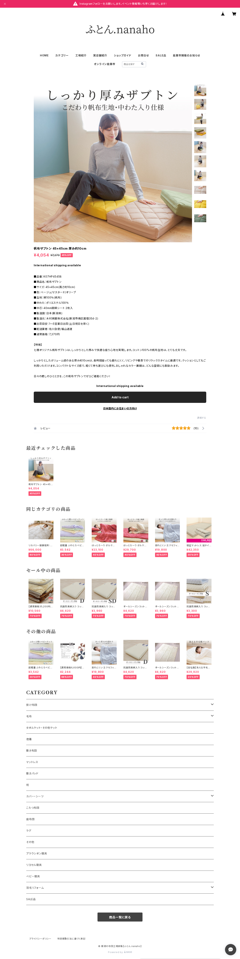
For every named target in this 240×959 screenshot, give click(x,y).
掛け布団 (31, 704)
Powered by (116, 952)
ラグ (28, 830)
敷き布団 (31, 750)
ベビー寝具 (33, 876)
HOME (44, 55)
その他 (30, 842)
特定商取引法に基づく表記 (71, 938)
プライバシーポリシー (40, 938)
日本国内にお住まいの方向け (120, 408)
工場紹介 (80, 55)
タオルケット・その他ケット (41, 727)
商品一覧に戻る (120, 917)
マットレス (32, 762)
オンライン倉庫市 (104, 64)
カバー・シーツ (35, 796)
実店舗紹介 (100, 55)
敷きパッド (32, 773)
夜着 (29, 739)
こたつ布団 (32, 807)
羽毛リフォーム (35, 887)
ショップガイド (122, 55)
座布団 (30, 819)
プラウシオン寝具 (36, 853)
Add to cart (120, 397)
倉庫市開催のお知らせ (186, 55)
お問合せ (143, 55)
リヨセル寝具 (34, 864)
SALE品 (161, 55)
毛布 (29, 716)
